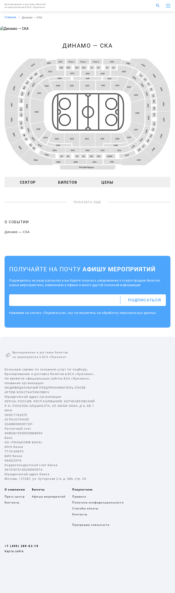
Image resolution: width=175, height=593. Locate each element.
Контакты (12, 502)
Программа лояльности (91, 525)
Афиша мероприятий (48, 496)
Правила (79, 496)
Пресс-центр (15, 496)
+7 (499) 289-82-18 (22, 546)
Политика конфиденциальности (98, 502)
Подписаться (144, 300)
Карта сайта (14, 551)
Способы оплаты (85, 508)
